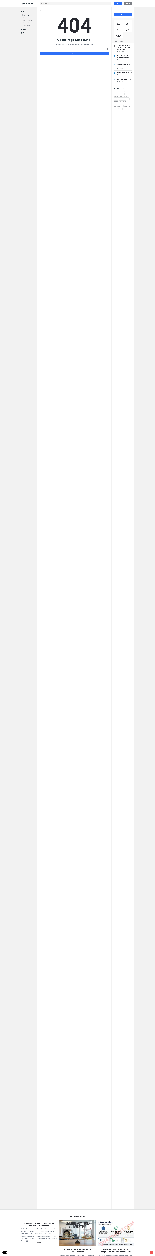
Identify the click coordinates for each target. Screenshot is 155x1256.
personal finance (125, 103)
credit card (122, 94)
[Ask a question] (151, 1252)
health (115, 99)
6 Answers (121, 81)
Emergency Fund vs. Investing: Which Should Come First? (77, 1251)
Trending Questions (28, 20)
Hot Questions (26, 25)
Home (24, 11)
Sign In (118, 3)
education (126, 96)
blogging (116, 94)
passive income (122, 101)
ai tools (118, 91)
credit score (128, 94)
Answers (122, 41)
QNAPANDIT (27, 3)
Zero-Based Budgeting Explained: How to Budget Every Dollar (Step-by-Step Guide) (116, 1251)
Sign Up (128, 3)
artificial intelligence (125, 91)
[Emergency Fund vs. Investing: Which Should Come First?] (77, 1232)
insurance (121, 99)
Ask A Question (123, 14)
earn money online (118, 96)
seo (115, 106)
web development (118, 108)
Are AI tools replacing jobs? (124, 79)
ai (114, 91)
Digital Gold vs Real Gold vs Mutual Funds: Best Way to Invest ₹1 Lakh (39, 1224)
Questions (26, 15)
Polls (24, 29)
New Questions (26, 17)
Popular (116, 41)
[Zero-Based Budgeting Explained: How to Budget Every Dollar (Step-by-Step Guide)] (116, 1232)
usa (129, 106)
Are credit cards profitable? (124, 72)
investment (126, 99)
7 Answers (121, 68)
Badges (25, 32)
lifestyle (116, 101)
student (125, 106)
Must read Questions (28, 22)
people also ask (117, 103)
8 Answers (121, 51)
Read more (39, 1242)
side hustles (119, 106)
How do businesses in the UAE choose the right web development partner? (123, 47)
